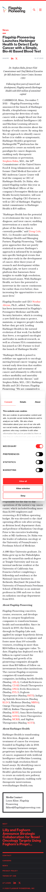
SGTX (30, 723)
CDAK (15, 685)
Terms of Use (9, 876)
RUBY (15, 712)
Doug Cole (35, 231)
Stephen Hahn (10, 161)
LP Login (7, 883)
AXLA (15, 682)
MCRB (15, 719)
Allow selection (23, 488)
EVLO (15, 692)
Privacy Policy (10, 871)
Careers (7, 861)
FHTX (30, 695)
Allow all (23, 481)
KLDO (6, 702)
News (6, 30)
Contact (7, 855)
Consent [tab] (8, 402)
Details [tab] (23, 402)
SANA (15, 716)
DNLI (15, 689)
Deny (23, 495)
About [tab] (38, 402)
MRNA (34, 702)
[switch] (39, 454)
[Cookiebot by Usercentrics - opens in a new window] (32, 394)
